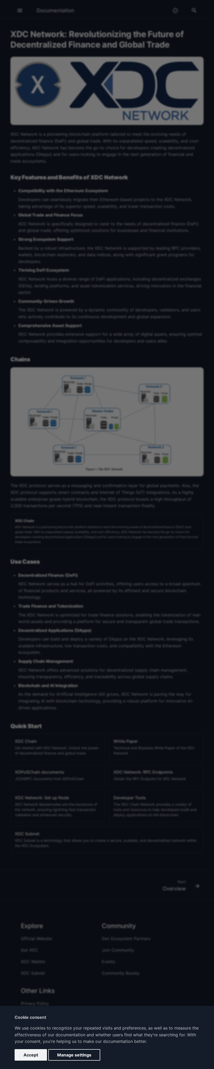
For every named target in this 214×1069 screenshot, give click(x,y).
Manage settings (74, 1054)
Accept (30, 1054)
